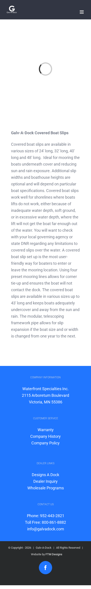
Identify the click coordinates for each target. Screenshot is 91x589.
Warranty (46, 429)
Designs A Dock (45, 474)
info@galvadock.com (45, 529)
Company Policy (45, 443)
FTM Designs (54, 554)
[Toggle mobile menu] (82, 12)
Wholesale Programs (45, 488)
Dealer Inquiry (45, 481)
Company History (45, 436)
